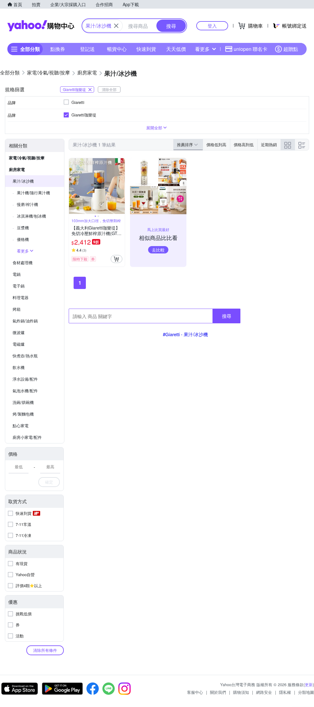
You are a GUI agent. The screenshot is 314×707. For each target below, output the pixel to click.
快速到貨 (146, 48)
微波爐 (19, 332)
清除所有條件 (45, 650)
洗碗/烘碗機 (23, 402)
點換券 (57, 48)
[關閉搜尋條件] (116, 25)
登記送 (87, 48)
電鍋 (17, 274)
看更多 (202, 48)
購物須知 (241, 692)
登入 (212, 25)
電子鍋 (19, 286)
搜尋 (226, 316)
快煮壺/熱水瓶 (25, 356)
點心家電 (21, 425)
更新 (309, 684)
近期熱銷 (269, 144)
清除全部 (109, 89)
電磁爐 (19, 344)
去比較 (158, 250)
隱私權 (285, 692)
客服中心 (195, 692)
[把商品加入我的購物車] (116, 259)
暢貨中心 (117, 48)
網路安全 (264, 692)
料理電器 (21, 297)
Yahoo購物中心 (40, 25)
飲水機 (19, 367)
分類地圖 (306, 692)
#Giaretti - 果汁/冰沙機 (185, 334)
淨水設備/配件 (25, 379)
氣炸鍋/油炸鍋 (25, 321)
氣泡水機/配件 (25, 390)
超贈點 (290, 48)
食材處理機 (23, 262)
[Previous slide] (73, 186)
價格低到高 (216, 144)
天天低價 (176, 48)
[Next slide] (121, 186)
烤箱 (17, 309)
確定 (49, 482)
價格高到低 (244, 144)
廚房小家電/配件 (27, 437)
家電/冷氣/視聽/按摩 (26, 158)
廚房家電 (17, 169)
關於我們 (218, 692)
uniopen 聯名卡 (250, 48)
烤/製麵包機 (23, 414)
